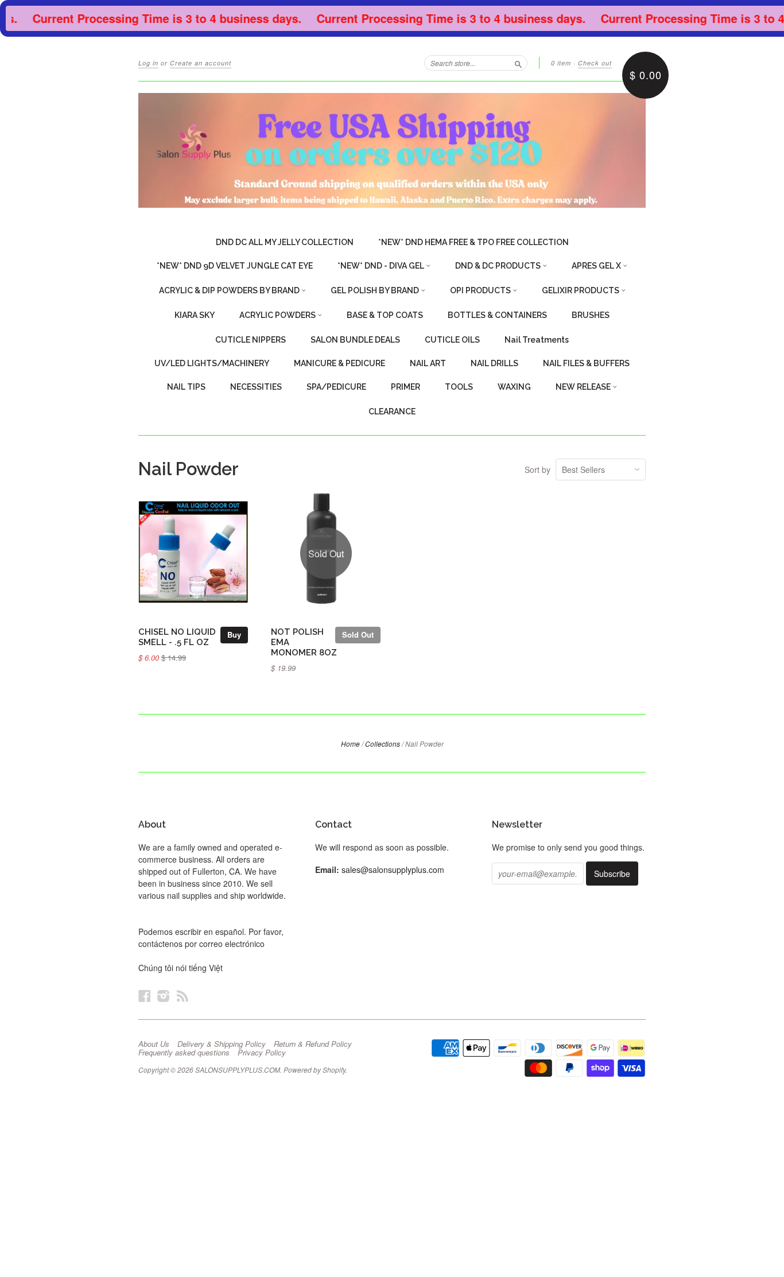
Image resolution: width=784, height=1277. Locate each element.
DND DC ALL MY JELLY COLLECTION (285, 242)
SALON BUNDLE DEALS (355, 339)
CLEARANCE (392, 411)
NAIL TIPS (186, 386)
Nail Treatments (536, 339)
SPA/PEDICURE (336, 386)
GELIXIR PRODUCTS (581, 290)
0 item (561, 63)
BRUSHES (591, 315)
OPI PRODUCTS (481, 290)
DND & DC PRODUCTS (498, 265)
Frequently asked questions (184, 1053)
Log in (148, 63)
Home (350, 743)
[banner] (392, 150)
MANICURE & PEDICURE (339, 363)
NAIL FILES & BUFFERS (586, 363)
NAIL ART (428, 363)
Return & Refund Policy (313, 1044)
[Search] (518, 62)
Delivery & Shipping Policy (221, 1044)
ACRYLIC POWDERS (278, 315)
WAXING (514, 386)
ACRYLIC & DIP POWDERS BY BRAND (230, 290)
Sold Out (358, 634)
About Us (153, 1044)
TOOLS (459, 386)
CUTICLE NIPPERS (250, 339)
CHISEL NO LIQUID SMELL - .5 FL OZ (177, 637)
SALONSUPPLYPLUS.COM (237, 1069)
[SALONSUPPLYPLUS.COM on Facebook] (144, 995)
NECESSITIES (256, 386)
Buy (234, 634)
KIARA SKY (194, 315)
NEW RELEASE (584, 386)
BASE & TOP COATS (385, 315)
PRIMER (405, 386)
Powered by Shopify (315, 1069)
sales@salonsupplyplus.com (392, 869)
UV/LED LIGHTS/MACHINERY (211, 363)
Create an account (200, 63)
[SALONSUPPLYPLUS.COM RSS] (182, 995)
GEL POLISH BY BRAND (376, 290)
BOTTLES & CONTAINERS (497, 315)
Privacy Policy (262, 1053)
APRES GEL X (597, 265)
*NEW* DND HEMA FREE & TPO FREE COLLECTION (473, 242)
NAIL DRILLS (494, 363)
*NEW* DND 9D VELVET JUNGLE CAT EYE (235, 265)
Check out (595, 63)
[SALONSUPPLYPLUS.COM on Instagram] (163, 995)
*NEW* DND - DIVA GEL (381, 265)
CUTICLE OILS (452, 339)
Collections (382, 743)
